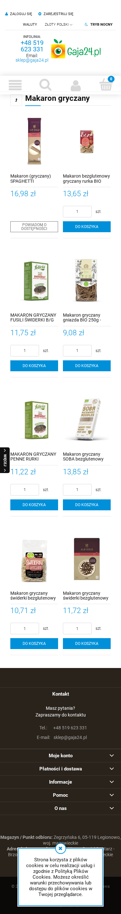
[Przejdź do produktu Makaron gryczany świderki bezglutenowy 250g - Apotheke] (34, 559)
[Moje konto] (76, 85)
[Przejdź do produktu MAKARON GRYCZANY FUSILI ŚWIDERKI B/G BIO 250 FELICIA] (34, 280)
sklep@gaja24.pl (31, 60)
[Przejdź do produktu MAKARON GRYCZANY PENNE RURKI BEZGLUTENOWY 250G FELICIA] (34, 420)
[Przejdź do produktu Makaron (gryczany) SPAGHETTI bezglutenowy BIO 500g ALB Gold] (34, 141)
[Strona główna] (75, 48)
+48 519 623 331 (32, 46)
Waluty (30, 24)
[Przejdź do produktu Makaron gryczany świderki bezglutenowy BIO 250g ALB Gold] (87, 559)
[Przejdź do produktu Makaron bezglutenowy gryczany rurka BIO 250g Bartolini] (87, 141)
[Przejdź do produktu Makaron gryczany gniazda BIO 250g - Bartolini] (87, 280)
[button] (15, 85)
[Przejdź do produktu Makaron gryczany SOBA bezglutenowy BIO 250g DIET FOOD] (87, 420)
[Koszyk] (106, 84)
